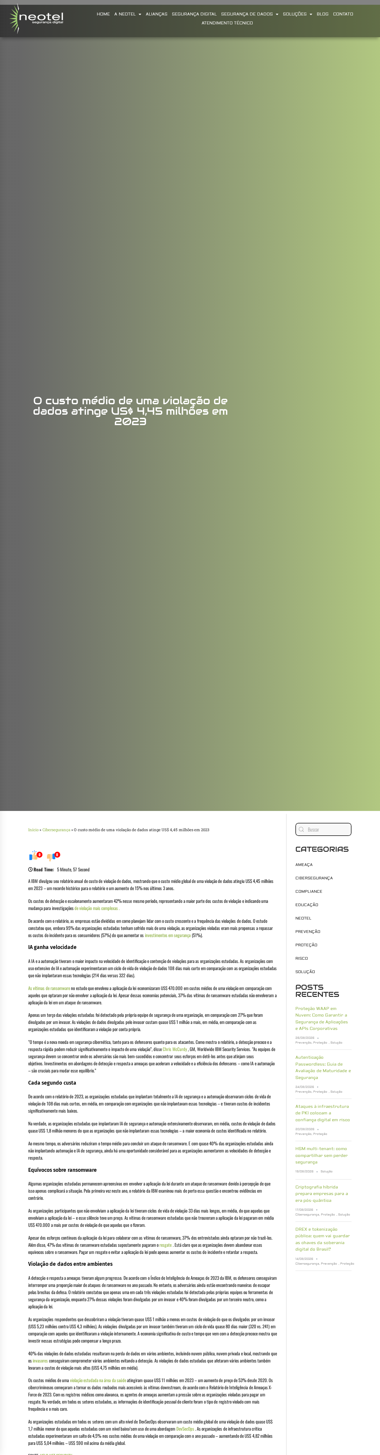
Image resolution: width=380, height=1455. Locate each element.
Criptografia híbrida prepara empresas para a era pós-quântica (321, 1194)
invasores (40, 1360)
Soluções (295, 14)
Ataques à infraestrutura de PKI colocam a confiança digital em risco (322, 1113)
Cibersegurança (56, 829)
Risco (301, 958)
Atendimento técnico (227, 23)
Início (33, 829)
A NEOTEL (124, 14)
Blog (323, 14)
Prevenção (307, 931)
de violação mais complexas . (97, 908)
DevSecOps (185, 1428)
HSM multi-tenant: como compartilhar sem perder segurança (321, 1155)
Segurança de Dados (247, 14)
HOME (103, 14)
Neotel (303, 918)
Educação (306, 905)
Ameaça (304, 864)
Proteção (306, 945)
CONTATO (343, 14)
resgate (165, 1244)
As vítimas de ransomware (49, 988)
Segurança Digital (194, 14)
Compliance (308, 891)
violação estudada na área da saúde (98, 1380)
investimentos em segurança (168, 935)
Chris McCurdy (175, 1049)
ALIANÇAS (156, 14)
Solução (305, 972)
